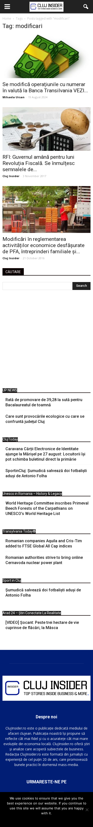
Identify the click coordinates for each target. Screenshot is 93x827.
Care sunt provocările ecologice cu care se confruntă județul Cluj (44, 419)
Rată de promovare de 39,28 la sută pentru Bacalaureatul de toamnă (43, 402)
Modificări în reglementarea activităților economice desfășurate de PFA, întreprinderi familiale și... (43, 245)
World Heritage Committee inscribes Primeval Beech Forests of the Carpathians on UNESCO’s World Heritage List (47, 508)
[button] (86, 6)
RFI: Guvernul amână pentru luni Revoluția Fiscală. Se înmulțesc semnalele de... (38, 163)
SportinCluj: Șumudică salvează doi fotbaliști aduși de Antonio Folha (46, 473)
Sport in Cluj (11, 580)
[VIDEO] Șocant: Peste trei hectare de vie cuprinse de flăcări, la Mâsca (42, 625)
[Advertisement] (46, 340)
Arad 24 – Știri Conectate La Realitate (31, 613)
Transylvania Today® (19, 531)
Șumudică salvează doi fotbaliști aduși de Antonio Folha (43, 593)
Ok (46, 820)
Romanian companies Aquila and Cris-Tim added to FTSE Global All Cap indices (43, 543)
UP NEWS (9, 390)
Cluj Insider (10, 176)
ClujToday (10, 439)
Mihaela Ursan (13, 97)
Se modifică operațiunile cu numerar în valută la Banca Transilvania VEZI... (45, 87)
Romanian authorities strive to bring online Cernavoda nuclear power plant (44, 560)
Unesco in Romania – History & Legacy (32, 494)
